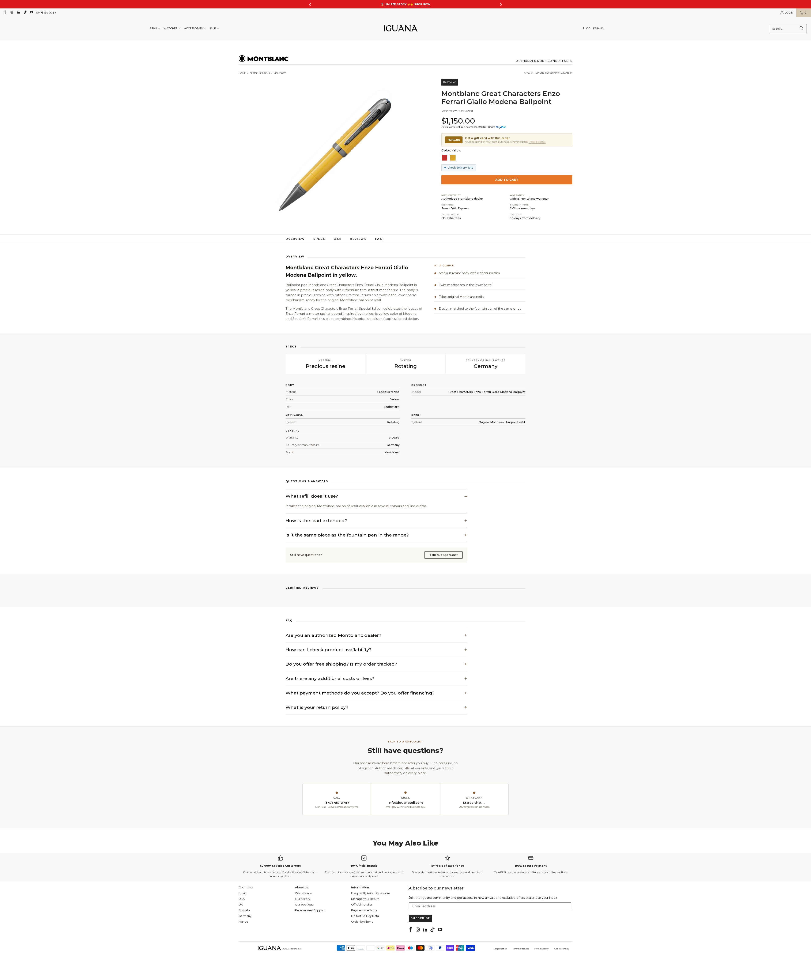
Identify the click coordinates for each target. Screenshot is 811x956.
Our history (302, 898)
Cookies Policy (561, 948)
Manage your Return (365, 898)
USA (242, 898)
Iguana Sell (296, 948)
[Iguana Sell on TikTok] (25, 12)
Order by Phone (362, 921)
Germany (245, 916)
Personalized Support (310, 910)
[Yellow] (453, 158)
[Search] (801, 28)
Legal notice (500, 948)
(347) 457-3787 (46, 12)
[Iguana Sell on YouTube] (31, 12)
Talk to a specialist (443, 555)
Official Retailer (361, 904)
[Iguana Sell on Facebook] (5, 12)
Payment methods (364, 910)
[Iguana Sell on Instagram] (11, 12)
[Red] (444, 158)
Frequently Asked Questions (370, 893)
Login (789, 12)
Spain (242, 893)
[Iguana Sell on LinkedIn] (18, 12)
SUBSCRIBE (420, 918)
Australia (244, 910)
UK (241, 904)
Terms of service (521, 948)
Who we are (303, 893)
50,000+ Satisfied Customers (280, 865)
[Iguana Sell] (401, 28)
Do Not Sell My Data (365, 916)
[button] (155, 29)
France (243, 921)
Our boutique (304, 904)
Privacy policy (541, 948)
